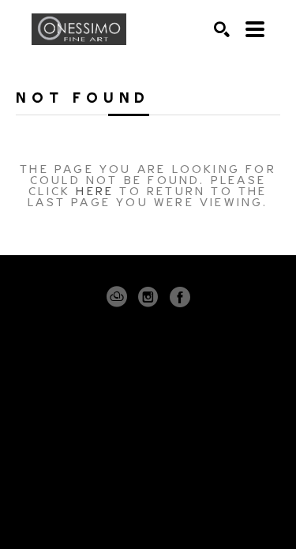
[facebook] (180, 297)
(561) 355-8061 (148, 440)
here (95, 190)
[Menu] (254, 29)
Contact (147, 461)
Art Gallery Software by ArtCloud (196, 507)
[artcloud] (117, 297)
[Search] (222, 29)
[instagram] (148, 297)
